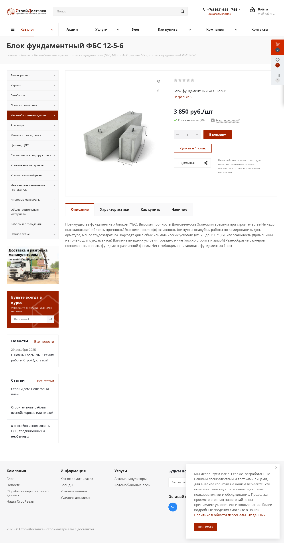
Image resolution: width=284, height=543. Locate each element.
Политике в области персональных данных (229, 515)
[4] (188, 80)
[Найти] (182, 11)
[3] (184, 80)
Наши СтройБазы (21, 501)
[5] (193, 80)
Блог (10, 478)
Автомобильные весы (132, 485)
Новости (13, 485)
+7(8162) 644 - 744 (222, 10)
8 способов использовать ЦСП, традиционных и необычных (30, 431)
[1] (176, 80)
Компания (16, 470)
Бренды (67, 485)
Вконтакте (172, 507)
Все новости (44, 341)
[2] (180, 80)
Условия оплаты (74, 491)
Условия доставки (75, 497)
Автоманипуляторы (130, 478)
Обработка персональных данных (28, 493)
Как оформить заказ (77, 478)
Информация (73, 470)
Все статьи (45, 381)
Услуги (120, 470)
